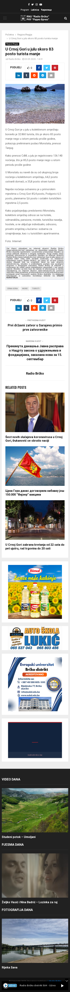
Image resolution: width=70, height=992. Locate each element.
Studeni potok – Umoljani (19, 837)
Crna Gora (12, 289)
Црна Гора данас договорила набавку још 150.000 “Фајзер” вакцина (34, 492)
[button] (62, 985)
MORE (25, 289)
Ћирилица (46, 10)
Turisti (35, 289)
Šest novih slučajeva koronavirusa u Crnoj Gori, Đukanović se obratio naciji (33, 439)
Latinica (35, 10)
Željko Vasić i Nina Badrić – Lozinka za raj (29, 902)
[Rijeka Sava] (35, 941)
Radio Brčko (14, 59)
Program (25, 10)
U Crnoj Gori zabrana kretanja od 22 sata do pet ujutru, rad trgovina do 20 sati (34, 546)
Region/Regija (12, 44)
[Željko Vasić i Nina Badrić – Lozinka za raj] (35, 875)
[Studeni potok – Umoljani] (35, 810)
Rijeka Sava (9, 967)
